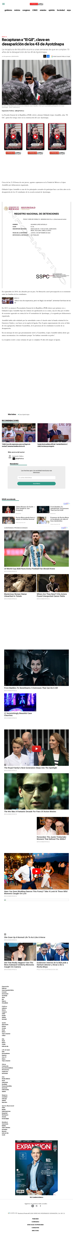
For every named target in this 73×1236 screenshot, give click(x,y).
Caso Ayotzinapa (24, 414)
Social (3, 1080)
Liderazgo (4, 1098)
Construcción (5, 1066)
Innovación (4, 1088)
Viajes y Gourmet (6, 1033)
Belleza (3, 1032)
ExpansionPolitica (40, 1206)
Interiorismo (5, 1073)
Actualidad (4, 1097)
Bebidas (4, 1126)
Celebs (3, 1044)
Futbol (3, 1107)
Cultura (3, 1035)
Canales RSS (35, 1227)
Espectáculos (5, 1024)
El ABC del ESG (5, 1089)
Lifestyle (4, 1117)
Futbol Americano (6, 1111)
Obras (3, 997)
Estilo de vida (5, 1046)
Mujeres (4, 1001)
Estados (4, 1015)
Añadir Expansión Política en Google (61, 56)
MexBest (5, 1122)
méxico (17, 10)
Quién (4, 1023)
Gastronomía (5, 1124)
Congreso (4, 1012)
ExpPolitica (32, 1206)
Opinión (4, 1017)
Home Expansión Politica (8, 990)
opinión (52, 10)
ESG (3, 999)
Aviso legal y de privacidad (35, 1225)
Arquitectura (5, 1071)
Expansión (5, 986)
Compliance (35, 1222)
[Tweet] (44, 56)
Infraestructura (5, 1070)
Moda (3, 1030)
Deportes (4, 1055)
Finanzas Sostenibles (7, 1086)
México (4, 36)
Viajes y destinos (6, 1127)
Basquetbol (4, 1113)
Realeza (4, 1026)
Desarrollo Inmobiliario (7, 1068)
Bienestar (4, 1131)
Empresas (4, 988)
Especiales (4, 1102)
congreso (26, 10)
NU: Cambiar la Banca (36, 1197)
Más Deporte (5, 1115)
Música (3, 1059)
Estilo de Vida (5, 1133)
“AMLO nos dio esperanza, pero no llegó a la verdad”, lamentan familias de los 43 (16, 445)
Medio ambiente (6, 1079)
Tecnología (4, 995)
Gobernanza (5, 1082)
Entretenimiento (6, 1053)
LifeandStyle (5, 1003)
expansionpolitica (36, 1206)
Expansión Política (17, 456)
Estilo (3, 1051)
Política (4, 1006)
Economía (4, 992)
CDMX (35, 10)
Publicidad (35, 1219)
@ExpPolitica (19, 111)
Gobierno (4, 1008)
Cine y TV (4, 1057)
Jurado (3, 1135)
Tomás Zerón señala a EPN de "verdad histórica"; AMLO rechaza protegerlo (52, 445)
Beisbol (4, 1109)
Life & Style (6, 1050)
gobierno (8, 10)
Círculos (4, 1028)
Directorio (35, 1230)
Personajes (4, 1129)
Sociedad (61, 10)
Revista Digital (5, 1118)
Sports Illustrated (8, 1106)
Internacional (5, 994)
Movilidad (4, 1084)
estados (43, 10)
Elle (3, 1039)
